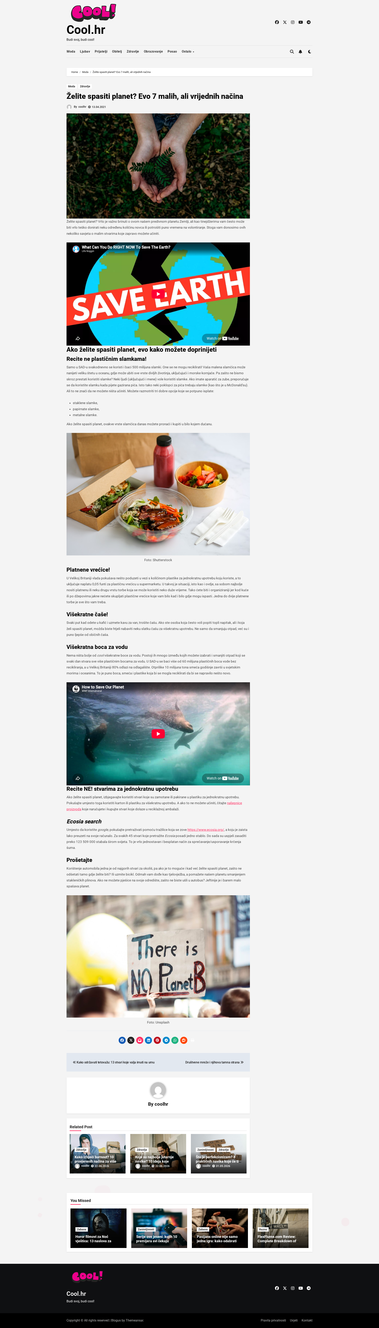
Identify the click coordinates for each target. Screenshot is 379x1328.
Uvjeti (294, 1320)
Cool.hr (86, 30)
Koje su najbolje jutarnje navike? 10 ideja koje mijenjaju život (154, 1161)
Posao (172, 51)
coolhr (82, 106)
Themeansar (134, 1320)
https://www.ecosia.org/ (206, 830)
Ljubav (85, 51)
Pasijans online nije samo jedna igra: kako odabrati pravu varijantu (217, 1241)
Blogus (116, 1320)
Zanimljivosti (205, 1149)
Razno (263, 1229)
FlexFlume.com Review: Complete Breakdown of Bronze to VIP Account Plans (280, 1241)
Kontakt (307, 1320)
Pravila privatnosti (273, 1320)
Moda (71, 51)
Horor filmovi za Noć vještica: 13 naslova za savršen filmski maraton (94, 1241)
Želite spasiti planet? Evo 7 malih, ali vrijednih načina (155, 96)
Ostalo (187, 51)
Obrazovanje (153, 51)
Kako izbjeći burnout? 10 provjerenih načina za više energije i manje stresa (95, 1161)
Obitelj (117, 51)
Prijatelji (101, 51)
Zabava (81, 1229)
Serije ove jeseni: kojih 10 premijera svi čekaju (156, 1239)
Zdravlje (133, 51)
